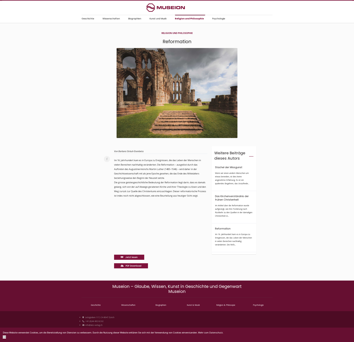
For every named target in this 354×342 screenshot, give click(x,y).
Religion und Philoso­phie (177, 33)
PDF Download (133, 265)
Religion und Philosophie (189, 18)
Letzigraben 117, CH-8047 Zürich (99, 317)
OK (4, 337)
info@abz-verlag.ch (93, 325)
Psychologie (218, 18)
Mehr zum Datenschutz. (210, 332)
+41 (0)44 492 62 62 (94, 321)
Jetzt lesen (131, 257)
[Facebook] (107, 159)
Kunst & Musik (193, 305)
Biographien (134, 18)
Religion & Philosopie (225, 305)
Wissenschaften (111, 18)
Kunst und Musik (158, 18)
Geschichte (88, 18)
